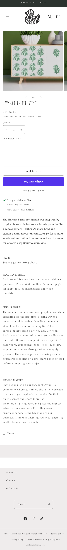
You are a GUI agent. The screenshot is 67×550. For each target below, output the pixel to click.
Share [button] (10, 433)
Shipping (18, 117)
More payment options (33, 190)
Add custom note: (12, 138)
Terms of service (34, 539)
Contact (10, 480)
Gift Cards (12, 488)
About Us (11, 472)
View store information (20, 209)
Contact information (35, 545)
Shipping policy (52, 539)
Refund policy (57, 534)
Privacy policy (17, 539)
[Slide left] (26, 97)
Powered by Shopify (38, 534)
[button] (7, 16)
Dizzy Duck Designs (20, 534)
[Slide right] (41, 97)
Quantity (7, 122)
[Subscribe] (49, 504)
